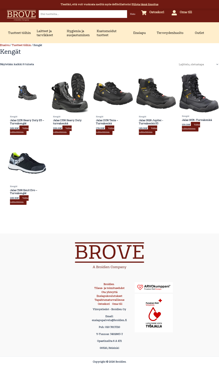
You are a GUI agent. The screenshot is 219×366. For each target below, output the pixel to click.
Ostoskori (156, 12)
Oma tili (186, 12)
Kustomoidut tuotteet (107, 33)
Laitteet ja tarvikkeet (45, 33)
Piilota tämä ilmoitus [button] (145, 4)
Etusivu (5, 45)
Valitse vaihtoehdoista (19, 130)
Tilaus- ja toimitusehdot (109, 288)
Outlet (199, 33)
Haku (132, 14)
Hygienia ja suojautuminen (78, 33)
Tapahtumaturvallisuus (109, 299)
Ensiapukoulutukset (109, 296)
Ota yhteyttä (109, 292)
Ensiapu (139, 33)
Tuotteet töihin (19, 33)
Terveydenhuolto (170, 33)
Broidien (109, 284)
